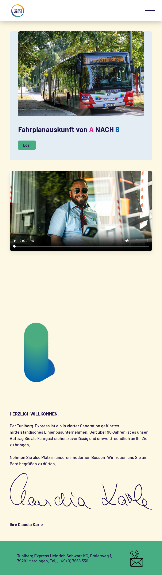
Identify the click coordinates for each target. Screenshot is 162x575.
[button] (150, 11)
